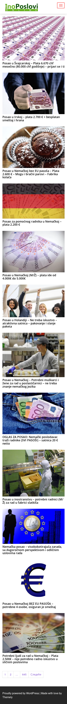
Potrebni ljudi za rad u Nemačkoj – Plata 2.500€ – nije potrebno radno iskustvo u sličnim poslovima (30, 659)
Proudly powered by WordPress (20, 693)
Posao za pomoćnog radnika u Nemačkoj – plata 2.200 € (31, 223)
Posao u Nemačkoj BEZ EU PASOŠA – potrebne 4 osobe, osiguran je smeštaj (29, 605)
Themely (7, 697)
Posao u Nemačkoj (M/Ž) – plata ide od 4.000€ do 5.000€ (29, 276)
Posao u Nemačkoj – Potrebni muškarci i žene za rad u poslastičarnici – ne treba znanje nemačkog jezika (30, 383)
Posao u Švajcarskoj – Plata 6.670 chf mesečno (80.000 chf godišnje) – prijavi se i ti (33, 64)
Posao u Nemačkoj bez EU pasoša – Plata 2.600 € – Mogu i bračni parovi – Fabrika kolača (30, 174)
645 (24, 674)
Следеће (36, 674)
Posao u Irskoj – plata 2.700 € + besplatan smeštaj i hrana (31, 118)
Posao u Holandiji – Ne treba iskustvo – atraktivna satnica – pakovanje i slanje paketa (29, 323)
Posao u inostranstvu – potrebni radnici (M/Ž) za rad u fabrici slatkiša (32, 500)
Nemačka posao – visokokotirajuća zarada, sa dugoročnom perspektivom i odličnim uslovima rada (32, 550)
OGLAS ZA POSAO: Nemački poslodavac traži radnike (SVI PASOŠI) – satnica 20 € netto (30, 440)
